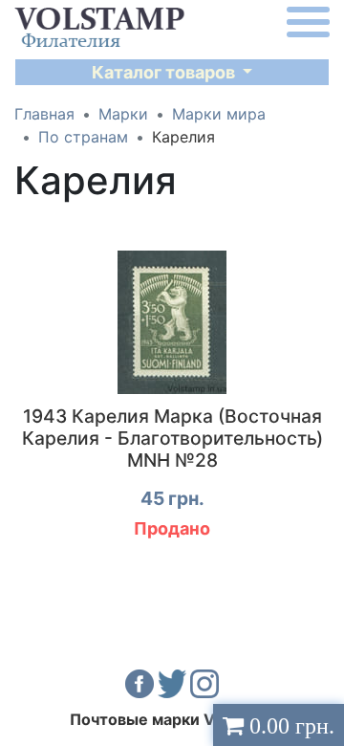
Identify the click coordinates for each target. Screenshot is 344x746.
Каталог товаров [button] (165, 72)
